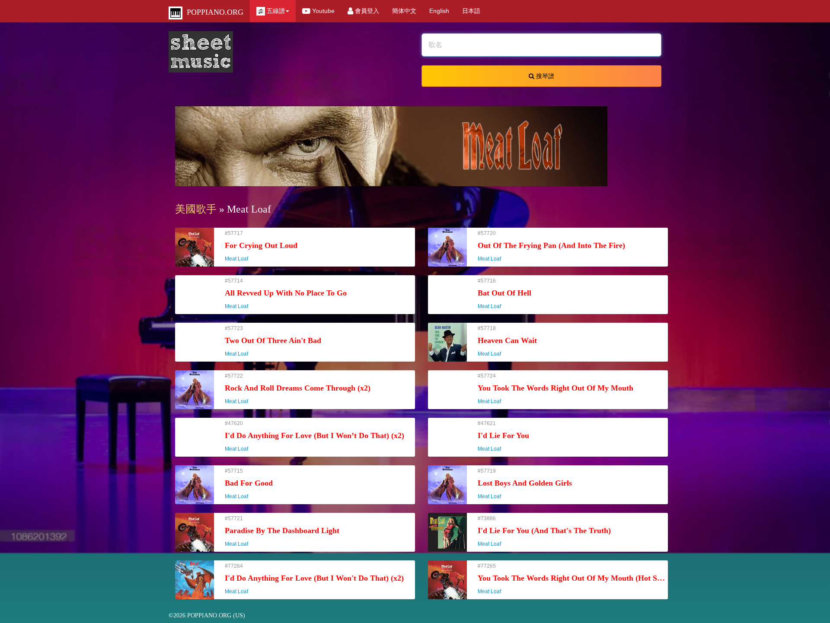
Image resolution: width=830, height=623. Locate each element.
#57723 (273, 341)
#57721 (282, 531)
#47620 (314, 436)
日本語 (471, 10)
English (439, 10)
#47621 (503, 436)
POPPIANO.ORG (212, 12)
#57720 (551, 246)
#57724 (555, 388)
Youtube (322, 10)
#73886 (544, 531)
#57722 (297, 388)
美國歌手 (196, 209)
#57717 (261, 246)
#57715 (249, 483)
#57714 (286, 293)
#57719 (525, 483)
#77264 (314, 578)
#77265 (573, 578)
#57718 (507, 341)
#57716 (504, 293)
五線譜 (275, 10)
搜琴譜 (544, 76)
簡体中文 (404, 10)
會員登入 (366, 10)
